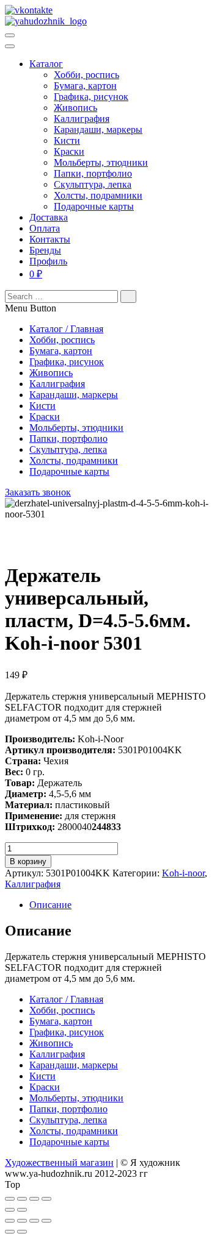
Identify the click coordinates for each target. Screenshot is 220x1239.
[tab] (122, 905)
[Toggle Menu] (10, 46)
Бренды (45, 250)
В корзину (28, 861)
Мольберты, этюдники (101, 162)
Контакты (49, 239)
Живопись (75, 107)
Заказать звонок (38, 492)
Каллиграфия (81, 118)
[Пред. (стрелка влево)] (10, 1210)
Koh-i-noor (183, 873)
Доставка (48, 217)
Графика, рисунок (91, 96)
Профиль (48, 261)
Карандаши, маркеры (98, 129)
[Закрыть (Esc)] (10, 1199)
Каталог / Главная (66, 329)
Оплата (44, 228)
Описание (50, 905)
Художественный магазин (59, 1162)
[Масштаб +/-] (46, 1199)
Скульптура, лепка (92, 184)
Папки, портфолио (93, 173)
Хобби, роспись (86, 74)
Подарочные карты (94, 206)
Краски (69, 151)
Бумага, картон (85, 85)
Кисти (67, 140)
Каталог (46, 64)
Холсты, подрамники (98, 195)
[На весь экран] (34, 1199)
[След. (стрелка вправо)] (22, 1210)
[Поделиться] (22, 1199)
